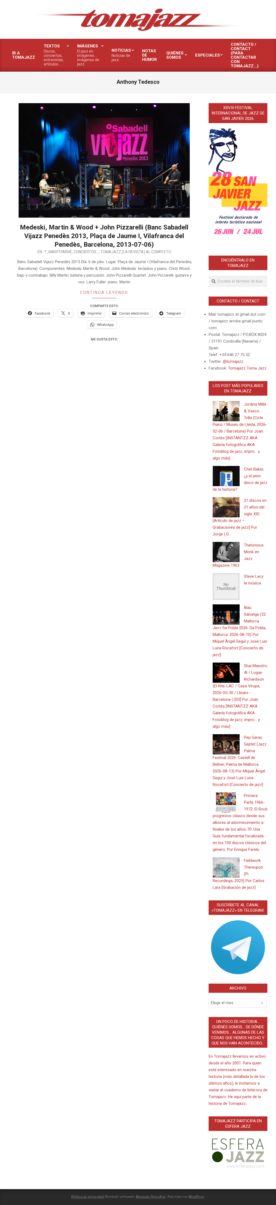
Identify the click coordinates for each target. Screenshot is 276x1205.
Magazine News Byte (151, 1196)
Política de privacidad (87, 1196)
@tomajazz (233, 361)
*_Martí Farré (58, 252)
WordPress (196, 1196)
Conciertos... (86, 252)
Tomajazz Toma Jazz (247, 368)
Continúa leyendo (104, 292)
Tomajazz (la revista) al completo (135, 252)
